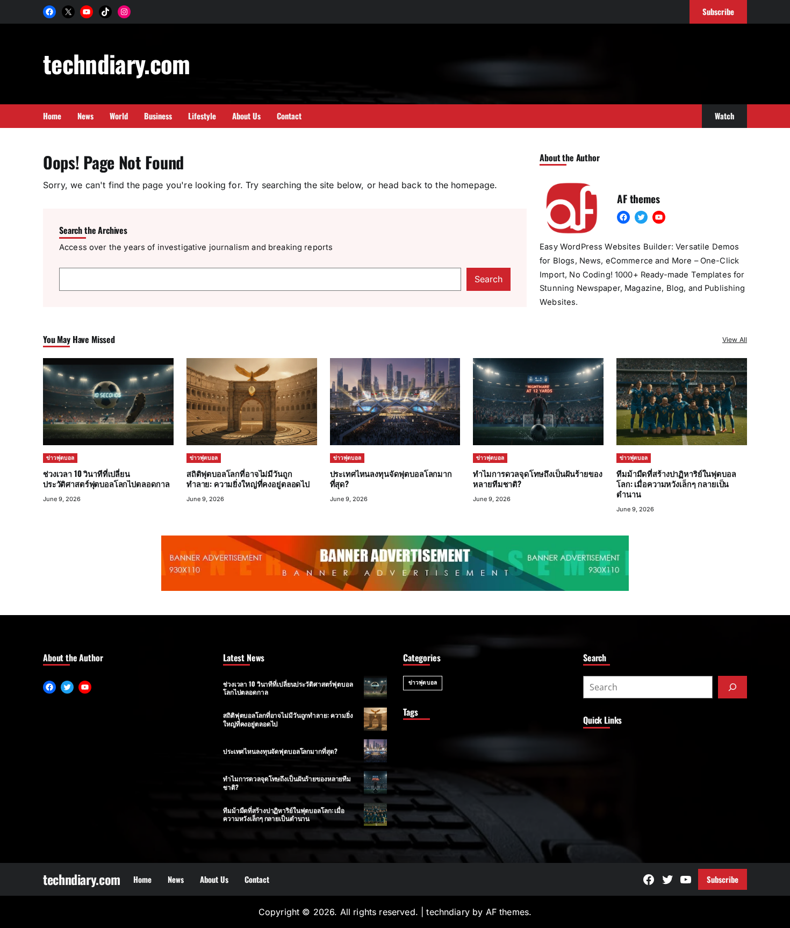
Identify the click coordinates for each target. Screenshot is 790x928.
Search (488, 279)
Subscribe (722, 879)
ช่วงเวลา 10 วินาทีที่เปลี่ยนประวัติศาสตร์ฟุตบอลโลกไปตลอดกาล (106, 478)
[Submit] (732, 687)
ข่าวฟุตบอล (60, 457)
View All (734, 339)
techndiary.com (116, 63)
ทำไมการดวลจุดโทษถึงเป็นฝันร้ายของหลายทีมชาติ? (537, 478)
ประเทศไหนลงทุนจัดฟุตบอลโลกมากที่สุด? (391, 478)
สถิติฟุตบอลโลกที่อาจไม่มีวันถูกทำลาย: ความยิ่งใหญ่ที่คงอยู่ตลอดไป (248, 478)
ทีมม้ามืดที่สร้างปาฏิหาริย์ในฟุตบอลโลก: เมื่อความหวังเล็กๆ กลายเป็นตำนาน (676, 483)
